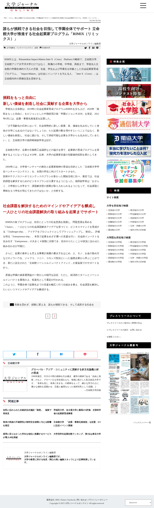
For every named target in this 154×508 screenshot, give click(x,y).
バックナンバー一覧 (142, 422)
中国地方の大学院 (138, 254)
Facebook (71, 500)
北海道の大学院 (115, 242)
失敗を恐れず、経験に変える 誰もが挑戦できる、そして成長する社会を (52, 304)
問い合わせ (82, 500)
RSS (57, 500)
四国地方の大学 (115, 226)
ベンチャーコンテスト (25, 48)
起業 (36, 48)
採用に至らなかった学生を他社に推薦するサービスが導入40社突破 (27, 436)
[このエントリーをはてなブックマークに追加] (93, 48)
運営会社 (50, 500)
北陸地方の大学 (137, 218)
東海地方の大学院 (116, 250)
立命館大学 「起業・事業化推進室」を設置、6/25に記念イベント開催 (78, 424)
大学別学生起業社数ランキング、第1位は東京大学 (77, 434)
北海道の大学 (114, 210)
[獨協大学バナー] (129, 156)
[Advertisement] (51, 340)
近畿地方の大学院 (116, 254)
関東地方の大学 (115, 214)
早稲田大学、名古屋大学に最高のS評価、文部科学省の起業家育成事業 (77, 412)
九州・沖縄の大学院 (139, 258)
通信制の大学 (114, 230)
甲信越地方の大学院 (139, 246)
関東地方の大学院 (116, 246)
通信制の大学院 (115, 262)
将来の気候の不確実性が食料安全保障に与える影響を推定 (27, 424)
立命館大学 (46, 48)
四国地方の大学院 (116, 258)
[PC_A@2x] (129, 183)
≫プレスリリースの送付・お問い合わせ (124, 330)
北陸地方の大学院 (138, 250)
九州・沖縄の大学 (138, 226)
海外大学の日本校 (138, 230)
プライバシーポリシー (98, 500)
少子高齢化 (11, 48)
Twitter (63, 500)
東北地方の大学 (137, 210)
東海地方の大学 (115, 218)
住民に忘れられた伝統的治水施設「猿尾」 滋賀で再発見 (27, 412)
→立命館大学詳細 (92, 390)
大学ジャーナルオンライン (77, 503)
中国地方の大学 (137, 222)
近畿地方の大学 (115, 222)
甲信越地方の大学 (138, 214)
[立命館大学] (15, 380)
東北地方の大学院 (138, 242)
